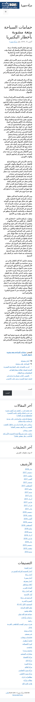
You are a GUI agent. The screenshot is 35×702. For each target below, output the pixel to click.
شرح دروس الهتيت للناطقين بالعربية (19, 624)
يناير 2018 (28, 469)
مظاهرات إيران (27, 677)
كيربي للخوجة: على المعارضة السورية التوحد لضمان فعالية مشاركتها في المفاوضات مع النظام (18, 370)
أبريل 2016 (28, 535)
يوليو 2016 (28, 529)
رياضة (30, 621)
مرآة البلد (29, 660)
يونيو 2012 (28, 552)
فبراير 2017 (28, 505)
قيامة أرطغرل (27, 641)
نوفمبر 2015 (27, 548)
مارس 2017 (28, 502)
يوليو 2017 (28, 489)
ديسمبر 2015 (27, 545)
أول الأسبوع (28, 594)
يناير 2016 (28, 542)
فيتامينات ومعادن (26, 637)
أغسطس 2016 (26, 525)
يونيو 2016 (28, 532)
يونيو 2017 (28, 492)
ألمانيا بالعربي (27, 588)
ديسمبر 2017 (27, 472)
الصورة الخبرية (27, 601)
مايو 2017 (28, 496)
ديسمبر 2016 (27, 512)
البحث (30, 389)
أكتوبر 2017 (28, 479)
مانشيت (29, 647)
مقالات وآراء (28, 680)
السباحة (26, 364)
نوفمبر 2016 (27, 515)
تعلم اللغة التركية (26, 608)
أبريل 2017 (28, 499)
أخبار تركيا (28, 575)
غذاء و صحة (28, 631)
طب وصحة (19, 364)
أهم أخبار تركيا (27, 591)
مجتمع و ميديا (27, 651)
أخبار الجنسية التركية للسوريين (21, 571)
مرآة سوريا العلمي (25, 674)
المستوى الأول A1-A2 (24, 604)
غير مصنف (28, 634)
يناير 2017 (28, 509)
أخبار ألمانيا (28, 568)
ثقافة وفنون (28, 611)
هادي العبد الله (27, 684)
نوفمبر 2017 (27, 476)
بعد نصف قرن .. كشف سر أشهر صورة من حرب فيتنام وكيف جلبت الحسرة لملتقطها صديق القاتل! (19, 413)
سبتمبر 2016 (27, 522)
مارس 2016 (28, 538)
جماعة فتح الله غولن (25, 614)
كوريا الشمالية (27, 644)
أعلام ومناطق (27, 585)
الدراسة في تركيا (26, 598)
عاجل (30, 627)
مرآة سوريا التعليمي (25, 670)
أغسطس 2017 (27, 486)
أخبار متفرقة (25, 361)
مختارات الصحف (26, 654)
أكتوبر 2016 (28, 519)
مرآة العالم (28, 667)
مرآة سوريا (26, 5)
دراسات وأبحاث (26, 618)
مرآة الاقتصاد (27, 657)
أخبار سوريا (28, 578)
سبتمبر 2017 (27, 482)
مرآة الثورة (28, 664)
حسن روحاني (27, 430)
